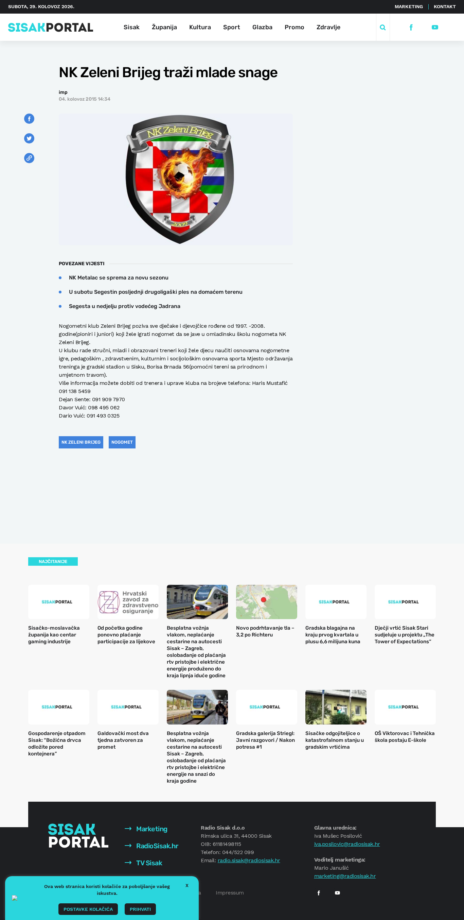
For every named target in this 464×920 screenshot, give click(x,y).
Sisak (132, 27)
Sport (231, 27)
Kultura (200, 27)
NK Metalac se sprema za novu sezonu (118, 277)
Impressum (230, 892)
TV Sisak (148, 863)
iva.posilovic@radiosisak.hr (347, 844)
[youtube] (435, 27)
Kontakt (445, 6)
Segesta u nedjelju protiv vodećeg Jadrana (124, 306)
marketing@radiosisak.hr (345, 876)
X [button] (187, 885)
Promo (294, 27)
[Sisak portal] (50, 27)
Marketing (409, 6)
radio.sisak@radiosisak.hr (249, 860)
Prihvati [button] (140, 909)
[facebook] (411, 27)
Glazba (262, 27)
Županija (164, 27)
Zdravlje (328, 27)
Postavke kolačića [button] (88, 909)
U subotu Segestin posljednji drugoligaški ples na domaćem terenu (156, 292)
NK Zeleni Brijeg (81, 442)
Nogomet (122, 442)
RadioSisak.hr (156, 846)
